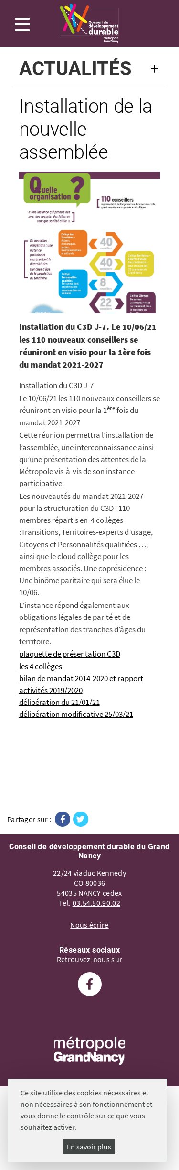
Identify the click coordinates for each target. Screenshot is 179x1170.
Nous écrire (89, 925)
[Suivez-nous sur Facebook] (89, 985)
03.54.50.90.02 (96, 903)
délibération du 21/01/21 (59, 702)
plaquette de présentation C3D (69, 654)
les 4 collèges (40, 666)
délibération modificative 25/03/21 (76, 714)
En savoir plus (89, 1146)
